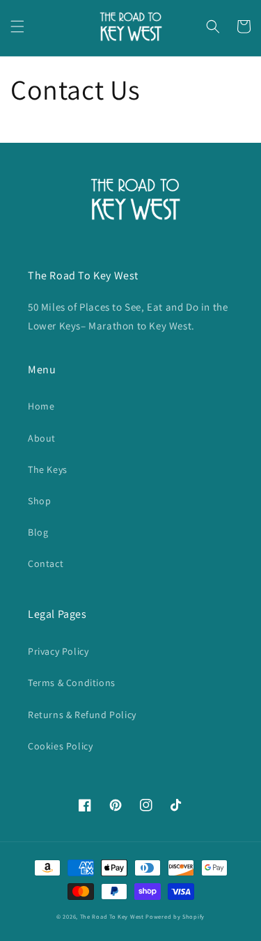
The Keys (48, 469)
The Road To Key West (112, 916)
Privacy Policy (58, 651)
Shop (39, 501)
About (42, 438)
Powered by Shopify (175, 916)
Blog (38, 532)
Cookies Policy (60, 746)
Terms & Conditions (72, 682)
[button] (17, 26)
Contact (45, 563)
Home (41, 406)
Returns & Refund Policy (82, 714)
